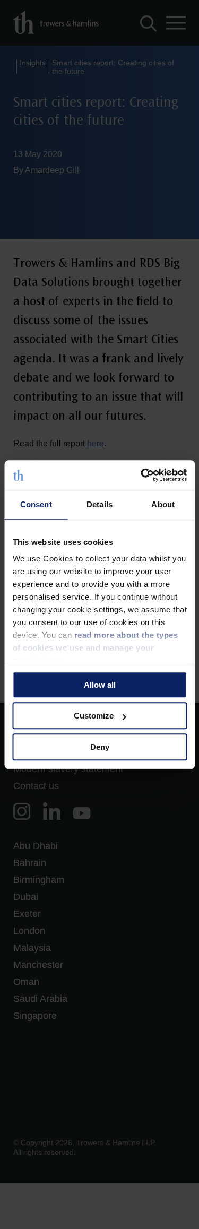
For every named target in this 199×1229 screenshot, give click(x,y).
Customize (94, 715)
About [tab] (163, 504)
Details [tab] (99, 504)
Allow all (100, 684)
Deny (99, 746)
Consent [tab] (36, 504)
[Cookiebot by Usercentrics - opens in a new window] (142, 475)
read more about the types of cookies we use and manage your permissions (95, 647)
